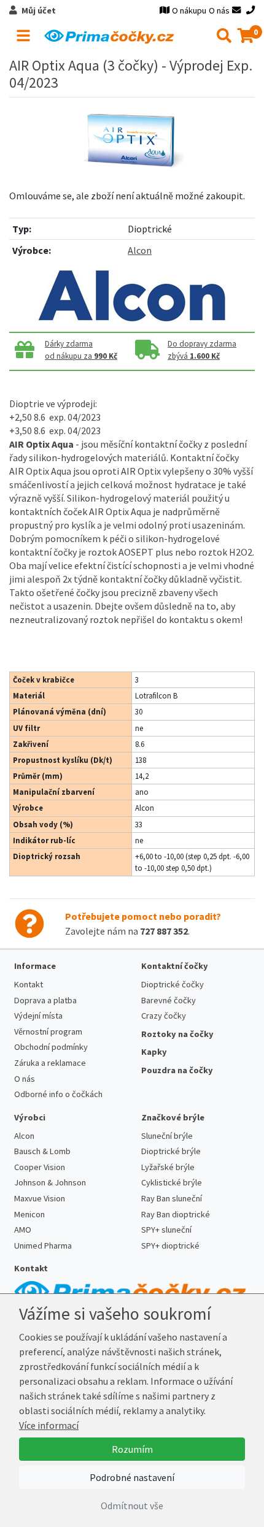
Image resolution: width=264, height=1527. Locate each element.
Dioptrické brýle (171, 1151)
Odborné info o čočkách (58, 1094)
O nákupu (189, 10)
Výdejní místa (38, 1015)
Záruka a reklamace (50, 1062)
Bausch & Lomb (42, 1151)
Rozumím (132, 1449)
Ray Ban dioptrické (175, 1214)
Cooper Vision (39, 1167)
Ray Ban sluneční (171, 1198)
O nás (219, 10)
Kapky (154, 1051)
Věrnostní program (48, 1031)
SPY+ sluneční (166, 1229)
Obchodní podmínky (51, 1046)
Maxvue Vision (39, 1198)
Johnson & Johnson (50, 1182)
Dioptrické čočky (172, 984)
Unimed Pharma (43, 1245)
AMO (22, 1229)
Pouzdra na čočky (177, 1070)
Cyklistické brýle (171, 1182)
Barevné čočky (168, 1000)
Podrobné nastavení (132, 1477)
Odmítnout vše (132, 1505)
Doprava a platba (45, 1000)
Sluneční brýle (167, 1135)
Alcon (140, 250)
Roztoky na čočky (177, 1033)
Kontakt (28, 984)
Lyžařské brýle (168, 1167)
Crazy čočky (163, 1015)
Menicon (29, 1214)
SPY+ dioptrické (170, 1245)
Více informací (49, 1425)
